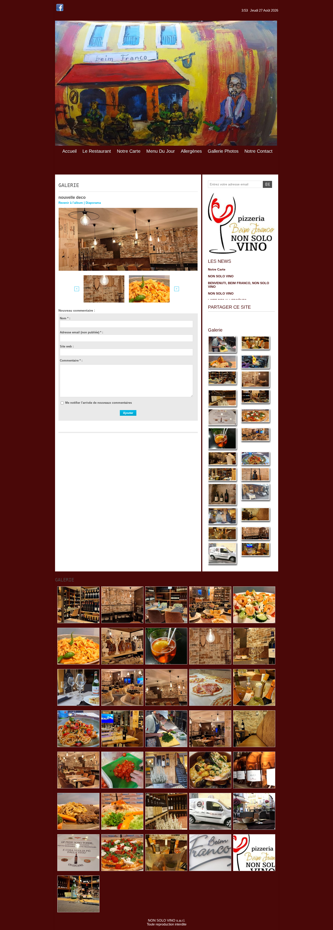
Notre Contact (258, 151)
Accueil (69, 151)
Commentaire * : (71, 360)
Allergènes (191, 151)
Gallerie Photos (223, 151)
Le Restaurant (96, 151)
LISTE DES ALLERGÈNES (227, 271)
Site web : (67, 346)
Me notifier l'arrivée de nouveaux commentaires (98, 402)
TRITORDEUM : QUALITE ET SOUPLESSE (239, 277)
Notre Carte (128, 151)
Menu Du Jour (160, 151)
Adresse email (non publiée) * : (81, 332)
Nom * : (65, 318)
